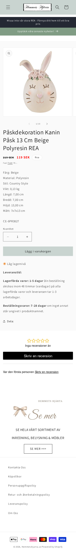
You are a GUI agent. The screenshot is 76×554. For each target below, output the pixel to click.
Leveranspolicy (18, 504)
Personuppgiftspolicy (22, 485)
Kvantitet (8, 229)
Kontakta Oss (17, 467)
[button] (8, 7)
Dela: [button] (10, 321)
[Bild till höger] (47, 123)
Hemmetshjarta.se (31, 546)
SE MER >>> (38, 449)
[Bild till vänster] (29, 123)
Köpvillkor (15, 476)
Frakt (10, 163)
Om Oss (13, 513)
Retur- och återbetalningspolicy (29, 494)
